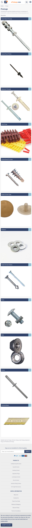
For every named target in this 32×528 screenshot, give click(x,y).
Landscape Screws (16, 476)
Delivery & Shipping (16, 504)
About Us (16, 494)
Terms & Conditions (16, 511)
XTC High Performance (16, 486)
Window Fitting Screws (16, 483)
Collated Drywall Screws (16, 463)
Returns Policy (16, 507)
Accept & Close (6, 525)
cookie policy (4, 521)
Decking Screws (16, 470)
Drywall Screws (16, 467)
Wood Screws (16, 480)
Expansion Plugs (16, 473)
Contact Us (16, 498)
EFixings (16, 2)
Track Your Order (16, 501)
